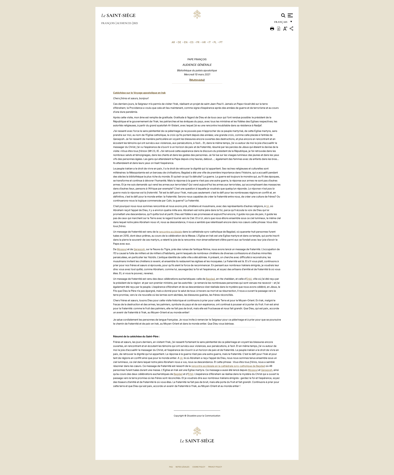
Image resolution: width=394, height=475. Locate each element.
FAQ (171, 467)
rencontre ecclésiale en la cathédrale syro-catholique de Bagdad (228, 365)
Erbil (249, 278)
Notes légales (182, 467)
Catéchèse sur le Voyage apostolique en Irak (139, 92)
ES (191, 42)
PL (215, 42)
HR (204, 42)
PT (221, 42)
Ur (267, 206)
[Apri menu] (290, 15)
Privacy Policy (215, 467)
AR (173, 42)
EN (185, 42)
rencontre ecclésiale (170, 231)
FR (197, 42)
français (281, 22)
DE (179, 42)
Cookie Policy (198, 467)
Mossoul (122, 249)
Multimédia (197, 79)
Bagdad (210, 278)
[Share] (292, 29)
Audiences (124, 23)
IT (210, 42)
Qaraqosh (139, 249)
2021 (135, 23)
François (108, 23)
